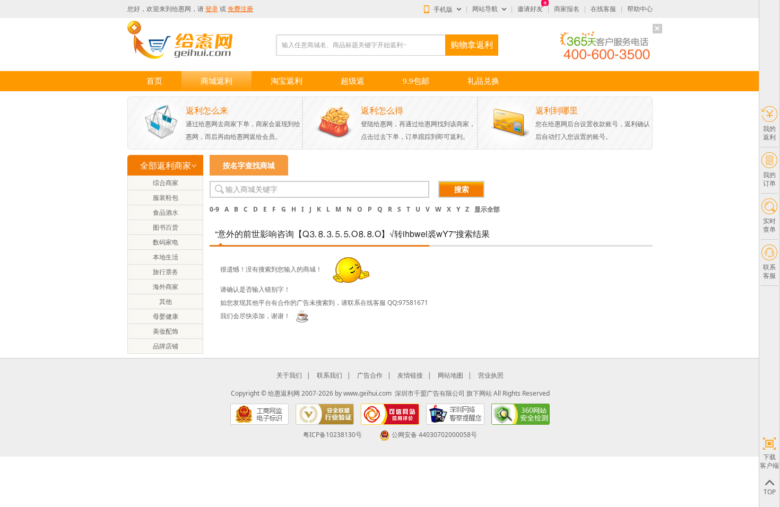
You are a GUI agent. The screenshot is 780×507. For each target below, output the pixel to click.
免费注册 (240, 9)
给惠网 (181, 9)
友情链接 (410, 375)
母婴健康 (165, 316)
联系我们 (329, 375)
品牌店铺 (165, 346)
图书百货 (165, 227)
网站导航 (485, 9)
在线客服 (603, 9)
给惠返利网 (284, 393)
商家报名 (566, 9)
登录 (211, 9)
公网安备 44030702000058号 (434, 434)
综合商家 (165, 182)
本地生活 (165, 256)
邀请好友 (530, 9)
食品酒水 (165, 212)
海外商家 (165, 286)
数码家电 (165, 242)
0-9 (214, 209)
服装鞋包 (165, 197)
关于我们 (289, 375)
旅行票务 (165, 271)
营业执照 (491, 375)
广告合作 (370, 375)
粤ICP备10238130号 (332, 434)
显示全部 (487, 209)
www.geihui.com (367, 393)
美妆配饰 (165, 331)
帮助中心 (640, 9)
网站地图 (450, 375)
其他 (165, 301)
